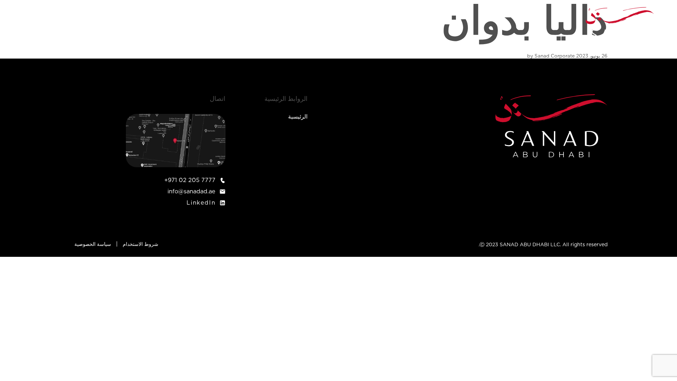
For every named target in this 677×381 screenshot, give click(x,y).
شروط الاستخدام (140, 244)
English (39, 27)
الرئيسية (338, 27)
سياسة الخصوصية (92, 244)
